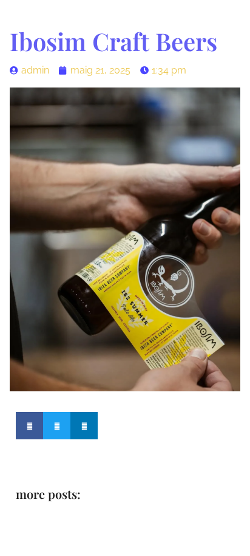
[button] (29, 425)
